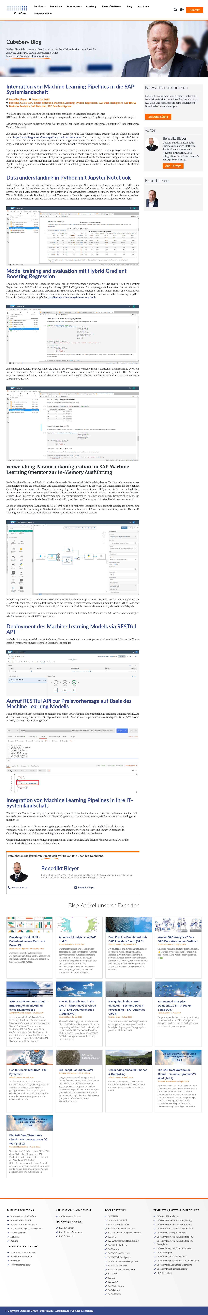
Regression (91, 102)
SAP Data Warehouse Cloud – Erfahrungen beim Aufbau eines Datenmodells (28, 1005)
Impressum (46, 1310)
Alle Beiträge (173, 166)
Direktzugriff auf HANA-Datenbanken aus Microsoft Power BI (27, 941)
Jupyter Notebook (43, 102)
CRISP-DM (26, 102)
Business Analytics (19, 106)
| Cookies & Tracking (81, 1310)
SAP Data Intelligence (111, 102)
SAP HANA (130, 102)
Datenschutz (62, 1310)
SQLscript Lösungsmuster (76, 1069)
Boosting (14, 102)
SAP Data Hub (38, 106)
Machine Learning (64, 102)
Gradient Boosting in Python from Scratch (72, 297)
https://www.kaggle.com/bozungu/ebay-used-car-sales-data (47, 137)
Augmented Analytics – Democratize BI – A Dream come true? (174, 1005)
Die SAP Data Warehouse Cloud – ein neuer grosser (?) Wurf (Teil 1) (28, 1139)
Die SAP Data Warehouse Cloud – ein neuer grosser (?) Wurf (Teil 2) (177, 1074)
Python (80, 102)
